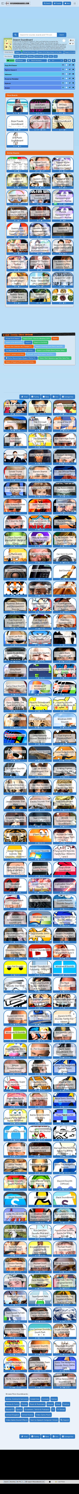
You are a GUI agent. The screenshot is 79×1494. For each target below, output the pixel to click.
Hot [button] (56, 397)
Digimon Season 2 (11, 70)
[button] (64, 40)
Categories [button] (68, 397)
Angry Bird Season (11, 65)
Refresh (22, 61)
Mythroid (7, 83)
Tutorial (11, 60)
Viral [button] (25, 397)
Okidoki (7, 88)
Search (61, 35)
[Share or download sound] (63, 65)
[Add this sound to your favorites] (73, 65)
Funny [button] (36, 397)
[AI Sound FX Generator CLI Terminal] (23, 1481)
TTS (19, 1482)
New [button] (47, 397)
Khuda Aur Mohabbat (11, 79)
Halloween (8, 74)
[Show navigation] (74, 3)
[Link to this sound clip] (70, 65)
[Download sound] (66, 65)
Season (18, 52)
